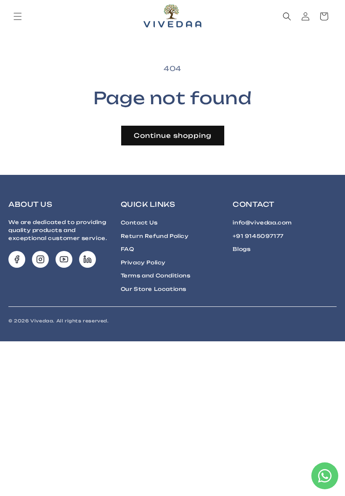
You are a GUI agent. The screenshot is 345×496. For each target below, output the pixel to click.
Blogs (241, 249)
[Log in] (305, 16)
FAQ (127, 249)
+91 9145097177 (258, 236)
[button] (17, 16)
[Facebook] (16, 259)
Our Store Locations (153, 289)
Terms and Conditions (156, 275)
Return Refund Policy (155, 236)
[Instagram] (40, 259)
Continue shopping (173, 136)
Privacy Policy (143, 262)
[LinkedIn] (87, 259)
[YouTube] (64, 259)
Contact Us (139, 222)
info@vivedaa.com (262, 222)
